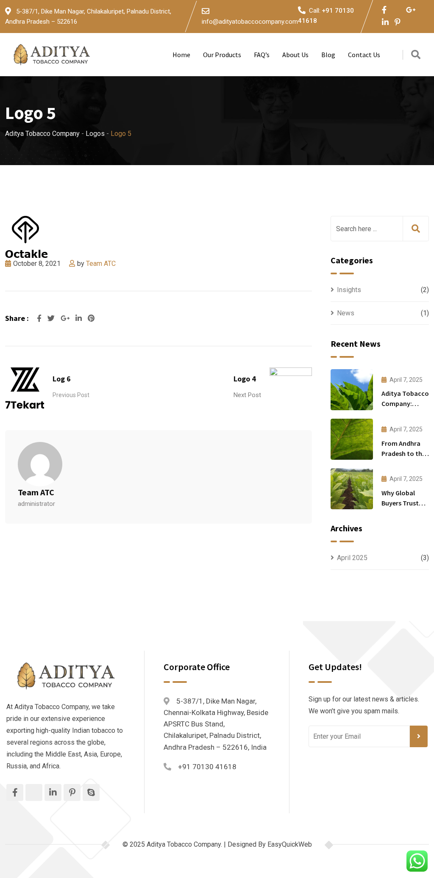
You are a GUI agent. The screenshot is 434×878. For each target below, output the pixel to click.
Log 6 (62, 379)
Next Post (247, 395)
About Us (295, 54)
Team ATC (101, 264)
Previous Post (71, 395)
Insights (349, 290)
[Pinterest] (91, 318)
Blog (328, 54)
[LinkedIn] (79, 318)
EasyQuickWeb (289, 844)
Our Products (222, 54)
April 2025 (352, 558)
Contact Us (364, 54)
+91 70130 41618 (207, 766)
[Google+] (66, 318)
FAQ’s (262, 54)
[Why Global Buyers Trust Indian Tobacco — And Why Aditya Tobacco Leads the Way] (352, 488)
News (345, 313)
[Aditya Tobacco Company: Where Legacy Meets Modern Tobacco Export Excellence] (352, 389)
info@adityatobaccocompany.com (250, 21)
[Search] (415, 55)
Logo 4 (245, 379)
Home (181, 54)
